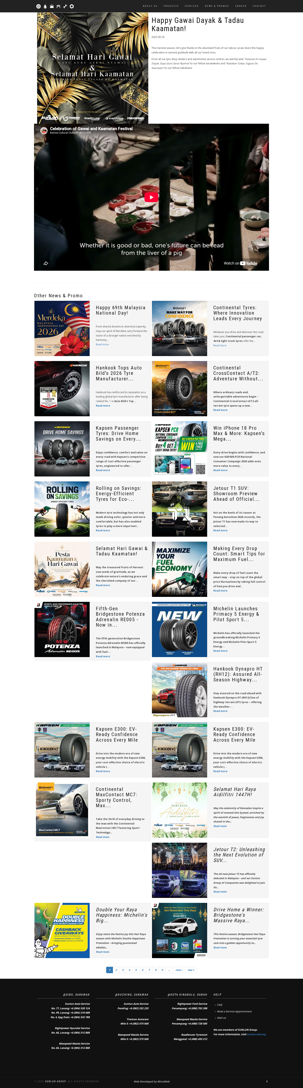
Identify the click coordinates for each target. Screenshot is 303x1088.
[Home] (55, 6)
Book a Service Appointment (234, 1011)
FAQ (219, 1005)
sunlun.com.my (256, 1034)
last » (191, 970)
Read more (102, 344)
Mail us (221, 1018)
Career (241, 6)
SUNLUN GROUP (55, 1081)
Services (192, 6)
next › (178, 970)
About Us (150, 6)
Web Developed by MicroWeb (152, 1081)
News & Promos (217, 6)
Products (171, 6)
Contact (259, 6)
